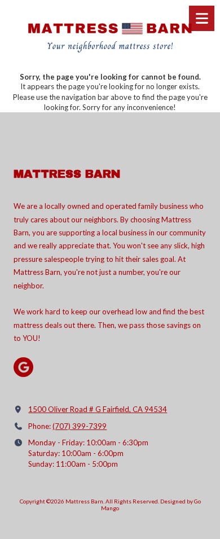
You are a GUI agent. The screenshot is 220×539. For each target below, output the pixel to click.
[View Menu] (201, 18)
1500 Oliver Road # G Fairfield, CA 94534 (97, 409)
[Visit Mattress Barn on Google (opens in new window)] (23, 367)
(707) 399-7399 (79, 426)
